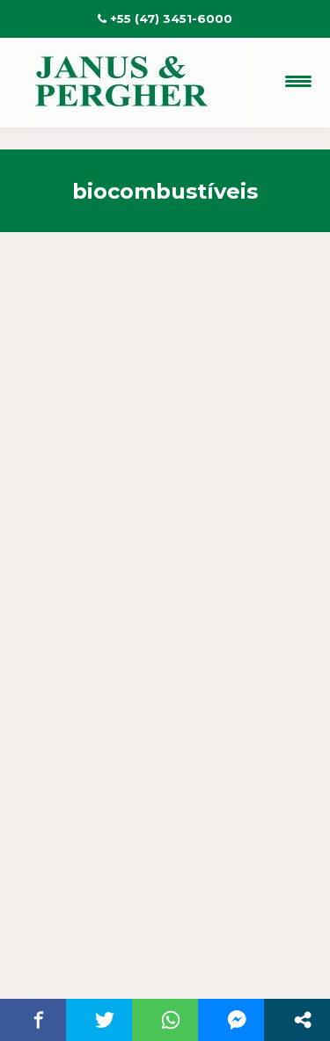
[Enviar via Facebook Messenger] (236, 1020)
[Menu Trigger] (297, 81)
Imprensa (86, 607)
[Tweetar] (104, 1020)
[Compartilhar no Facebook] (38, 1020)
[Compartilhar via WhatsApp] (170, 1020)
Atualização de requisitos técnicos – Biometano (152, 550)
